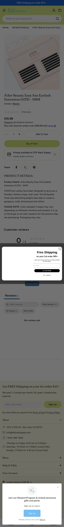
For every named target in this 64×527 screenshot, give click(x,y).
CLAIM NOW (47, 270)
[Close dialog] (59, 247)
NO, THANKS (47, 275)
